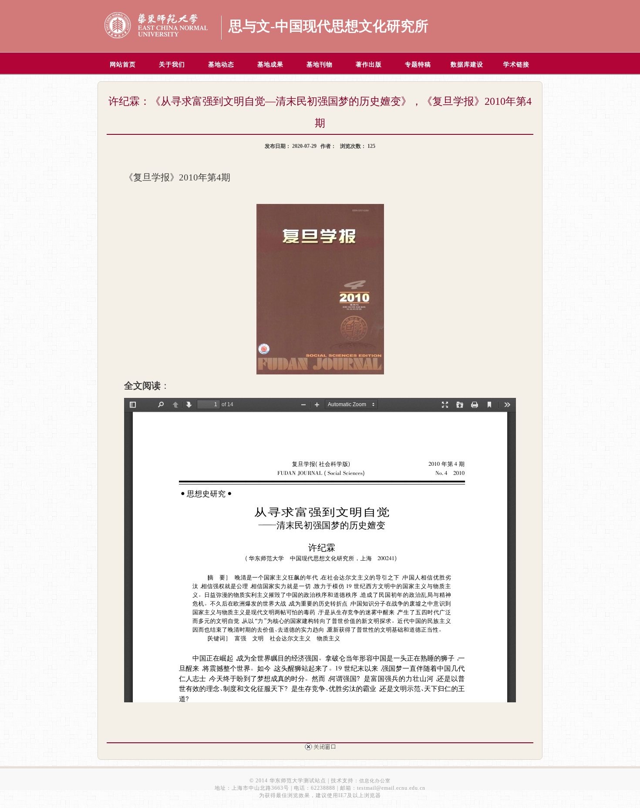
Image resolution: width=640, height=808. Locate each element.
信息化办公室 (375, 780)
